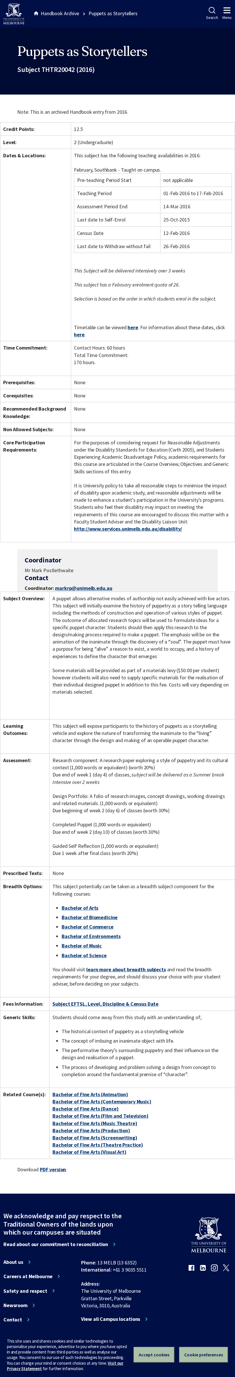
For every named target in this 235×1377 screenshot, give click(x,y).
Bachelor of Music (82, 945)
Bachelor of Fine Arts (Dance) (85, 1108)
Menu (227, 17)
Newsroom (15, 1305)
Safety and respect (25, 1291)
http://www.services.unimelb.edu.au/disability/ (128, 528)
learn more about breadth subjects (126, 969)
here (133, 327)
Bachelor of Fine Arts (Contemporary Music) (101, 1101)
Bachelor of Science (84, 955)
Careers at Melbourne (27, 1276)
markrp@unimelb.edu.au (83, 588)
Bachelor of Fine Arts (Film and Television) (100, 1116)
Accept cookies (154, 1355)
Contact (12, 1320)
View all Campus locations (110, 1319)
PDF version (53, 1169)
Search (212, 17)
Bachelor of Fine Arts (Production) (91, 1130)
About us (13, 1262)
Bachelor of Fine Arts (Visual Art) (89, 1152)
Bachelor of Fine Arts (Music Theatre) (94, 1123)
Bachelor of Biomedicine (89, 917)
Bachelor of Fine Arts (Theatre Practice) (97, 1144)
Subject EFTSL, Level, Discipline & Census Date (105, 1004)
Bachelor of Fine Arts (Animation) (90, 1094)
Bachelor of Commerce (87, 926)
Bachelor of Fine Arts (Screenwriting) (94, 1137)
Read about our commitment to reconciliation (55, 1244)
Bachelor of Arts (80, 908)
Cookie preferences (203, 1355)
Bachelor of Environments (91, 936)
